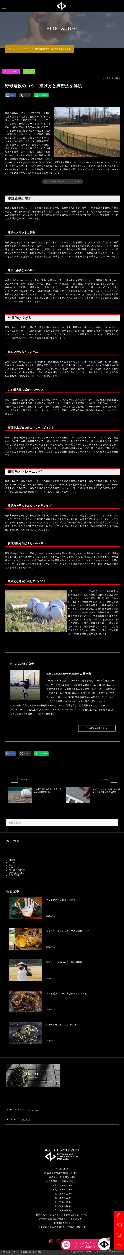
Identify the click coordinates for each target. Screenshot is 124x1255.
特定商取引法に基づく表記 (31, 1252)
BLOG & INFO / (23, 1110)
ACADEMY (11, 71)
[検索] (114, 822)
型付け (12, 865)
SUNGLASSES (16, 873)
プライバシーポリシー (10, 1252)
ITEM (12, 860)
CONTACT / (19, 1119)
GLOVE (13, 862)
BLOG (29, 71)
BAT (11, 868)
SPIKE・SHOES (17, 870)
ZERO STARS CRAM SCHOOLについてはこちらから (62, 181)
